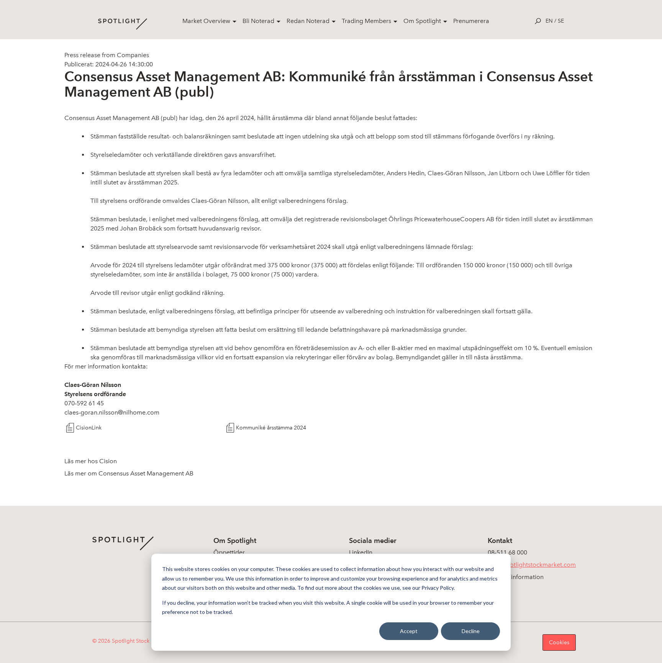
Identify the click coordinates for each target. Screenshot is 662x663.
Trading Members (366, 21)
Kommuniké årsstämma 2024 (271, 427)
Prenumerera (471, 21)
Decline (471, 631)
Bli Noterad (258, 21)
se (561, 21)
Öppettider (229, 552)
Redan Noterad (308, 21)
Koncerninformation (516, 577)
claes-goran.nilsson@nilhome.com (111, 412)
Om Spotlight (422, 21)
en (549, 21)
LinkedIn (360, 552)
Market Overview (206, 21)
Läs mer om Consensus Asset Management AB (128, 473)
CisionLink (89, 427)
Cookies (559, 642)
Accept (409, 631)
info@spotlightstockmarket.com (532, 564)
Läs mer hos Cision (90, 461)
